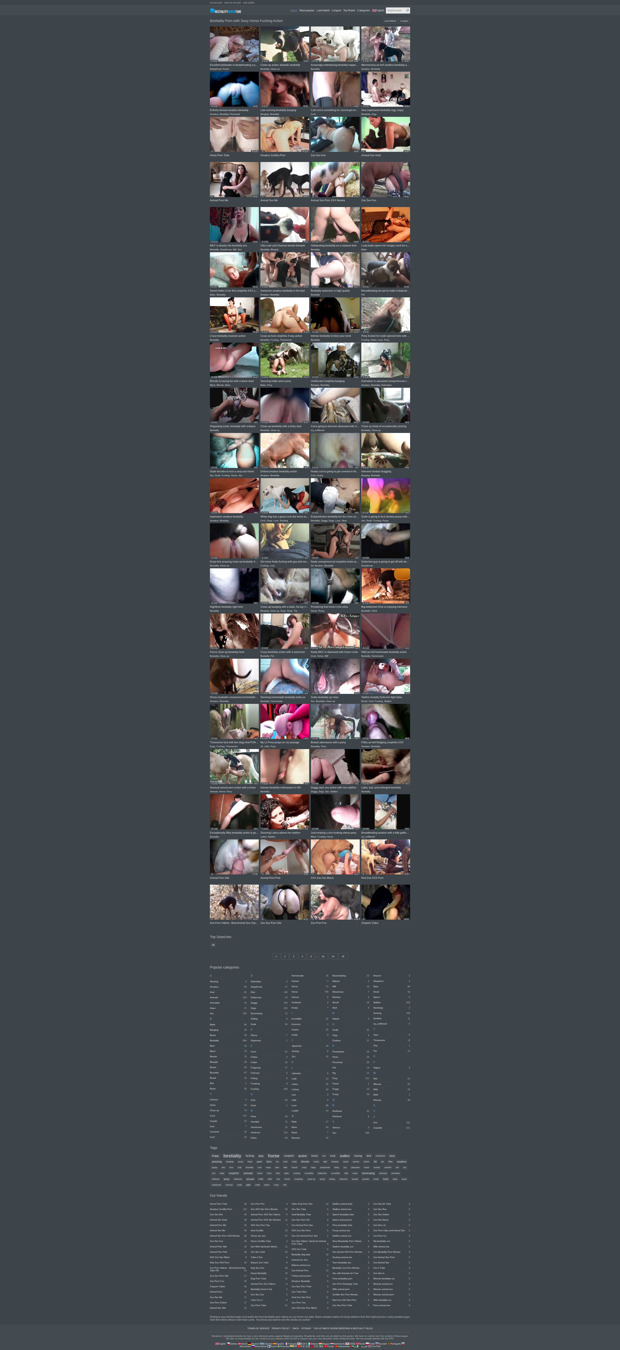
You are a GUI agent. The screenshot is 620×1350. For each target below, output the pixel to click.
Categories (363, 10)
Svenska (284, 1346)
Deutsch (255, 1343)
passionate (325, 1167)
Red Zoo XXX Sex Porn (350, 1300)
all (213, 945)
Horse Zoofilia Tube (269, 1241)
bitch (270, 1179)
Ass (212, 475)
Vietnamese (344, 1346)
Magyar (326, 1343)
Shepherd (391, 981)
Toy (295, 610)
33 (323, 956)
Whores (391, 1084)
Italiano (314, 1343)
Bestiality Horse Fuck (269, 1289)
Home (293, 10)
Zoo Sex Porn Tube (310, 1286)
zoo (345, 1167)
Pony (386, 340)
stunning (383, 1173)
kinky (336, 1167)
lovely (316, 1162)
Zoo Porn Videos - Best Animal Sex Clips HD (228, 1269)
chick (269, 1173)
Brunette (228, 1072)
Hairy (269, 1116)
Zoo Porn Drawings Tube (350, 1284)
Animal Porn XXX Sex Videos (269, 1214)
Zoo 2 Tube (391, 1268)
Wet (391, 1078)
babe (286, 1173)
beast (366, 1167)
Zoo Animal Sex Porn (391, 1257)
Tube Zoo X (269, 1300)
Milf (234, 249)
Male (310, 1121)
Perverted (235, 114)
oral (213, 1173)
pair (248, 1184)
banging (229, 1162)
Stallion (388, 701)
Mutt (350, 1007)
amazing (217, 1161)
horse (273, 1155)
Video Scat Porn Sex (310, 1204)
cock (332, 1155)
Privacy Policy (281, 1328)
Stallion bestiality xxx (350, 1246)
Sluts (344, 520)
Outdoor (350, 1040)
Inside (310, 1035)
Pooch (226, 69)
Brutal (364, 701)
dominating (368, 1173)
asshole (387, 1167)
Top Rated (349, 10)
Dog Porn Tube (269, 1278)
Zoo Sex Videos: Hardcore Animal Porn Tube (310, 1242)
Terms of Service (258, 1328)
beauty (355, 1179)
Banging (264, 114)
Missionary (350, 991)
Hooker (310, 981)
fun (277, 1162)
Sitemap (306, 1328)
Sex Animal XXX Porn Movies (350, 1252)
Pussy (385, 520)
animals (248, 1173)
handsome (216, 1185)
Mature (350, 981)
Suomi (273, 1346)
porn (259, 1161)
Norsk (362, 1343)
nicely (322, 1179)
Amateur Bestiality (310, 1281)
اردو (355, 1346)
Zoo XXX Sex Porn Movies (269, 1209)
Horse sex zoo (269, 1235)
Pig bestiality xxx (391, 1241)
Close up (275, 69)
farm (269, 1161)
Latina (263, 836)
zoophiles (298, 1179)
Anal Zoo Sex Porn (310, 1297)
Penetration (350, 1051)
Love (380, 340)
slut (324, 1156)
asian (355, 1173)
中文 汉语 (305, 1346)
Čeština (233, 1343)
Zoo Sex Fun (228, 1241)
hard (285, 1162)
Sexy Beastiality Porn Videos (350, 1241)
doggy (215, 1155)
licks (385, 1179)
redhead (215, 1179)
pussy (240, 1162)
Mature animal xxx (310, 1265)
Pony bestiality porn (350, 1278)
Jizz (310, 1056)
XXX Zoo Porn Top (269, 1225)
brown (287, 1179)
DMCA (295, 1328)
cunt (259, 1167)
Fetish (269, 1062)
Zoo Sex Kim (228, 1214)
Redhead (350, 1111)
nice (231, 1167)
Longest (336, 10)
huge (222, 1173)
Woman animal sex (391, 1289)
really (294, 1162)
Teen (391, 1035)
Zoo (391, 1122)
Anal (228, 992)
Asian (228, 1008)
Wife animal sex (391, 1246)
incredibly (309, 1173)
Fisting (269, 1078)
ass (404, 1167)
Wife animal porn (350, 1289)
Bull (228, 1083)
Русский (382, 1343)
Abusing (228, 981)
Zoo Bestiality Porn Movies (391, 1252)
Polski (372, 1343)
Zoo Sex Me (228, 1297)
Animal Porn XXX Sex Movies (269, 1219)
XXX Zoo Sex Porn (310, 1230)
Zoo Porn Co (391, 1235)
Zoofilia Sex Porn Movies (350, 1294)
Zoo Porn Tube (269, 1305)
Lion (310, 1094)
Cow (228, 1126)
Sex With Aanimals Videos (269, 1246)
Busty (228, 1088)
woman (356, 1162)
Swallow (391, 1018)
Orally (350, 1030)
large (313, 1167)
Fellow (269, 1057)
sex (261, 1156)
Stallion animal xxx (350, 1235)
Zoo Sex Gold (269, 1252)
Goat (269, 1105)
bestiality (232, 1155)
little (346, 1173)
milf (284, 1185)
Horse (234, 475)
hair (278, 1179)
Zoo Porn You (310, 1302)
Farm (269, 1051)
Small (391, 991)
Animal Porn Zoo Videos (269, 1284)
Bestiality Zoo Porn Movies (350, 1268)
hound (294, 1167)
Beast (228, 1035)
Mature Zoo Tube (269, 1262)
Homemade (377, 656)
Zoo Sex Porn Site (228, 1275)
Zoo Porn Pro (269, 1204)
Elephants (269, 1040)
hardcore (238, 1179)
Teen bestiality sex (350, 1262)
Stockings (391, 1007)
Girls (269, 1100)
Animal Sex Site (228, 1308)
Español (280, 1343)
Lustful (310, 1110)
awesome (355, 1167)
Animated (228, 1002)
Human (310, 997)
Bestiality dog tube (310, 1254)
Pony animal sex (391, 1305)
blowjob (335, 1162)
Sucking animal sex (350, 1257)
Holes (374, 340)
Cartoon (228, 1099)
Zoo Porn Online (228, 1302)
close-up (311, 1179)
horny (314, 1155)
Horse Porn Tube (228, 1204)
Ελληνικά (267, 1343)
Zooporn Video (228, 1286)
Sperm (391, 997)
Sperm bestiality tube (350, 1214)
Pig (350, 1073)
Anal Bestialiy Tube (310, 1214)
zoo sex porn (216, 2)
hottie (260, 1179)
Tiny (391, 1045)
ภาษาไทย (375, 1346)
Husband (310, 1002)
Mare (227, 385)
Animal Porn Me (228, 1225)
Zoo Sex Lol (391, 1225)
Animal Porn (228, 1291)
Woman (391, 1100)
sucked (377, 1167)
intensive (343, 1179)
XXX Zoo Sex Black (228, 1257)
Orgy (374, 114)
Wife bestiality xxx (391, 1300)
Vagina (391, 1067)
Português (395, 1343)
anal (277, 1167)
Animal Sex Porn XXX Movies (228, 1235)
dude (395, 1179)
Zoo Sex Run (391, 1209)
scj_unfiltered (317, 430)
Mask (310, 1132)
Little (266, 746)
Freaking (269, 1083)
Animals (214, 791)
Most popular (307, 10)
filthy (390, 1162)
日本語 (352, 1343)
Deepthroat (215, 69)
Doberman (269, 997)
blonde (305, 1161)
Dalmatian (386, 385)
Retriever (350, 1116)
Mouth (350, 1002)
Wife (391, 1089)
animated (395, 1173)
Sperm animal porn (350, 1219)
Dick (269, 992)
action (302, 1156)
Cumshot (228, 1131)
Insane (310, 1029)
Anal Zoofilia (269, 1230)
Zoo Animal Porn (310, 1270)
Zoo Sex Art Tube (391, 1204)
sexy (392, 1155)
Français (292, 1343)
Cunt (313, 114)
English (380, 10)
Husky (320, 475)
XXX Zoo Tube (310, 1249)
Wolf (391, 1094)
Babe (364, 249)
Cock (263, 520)
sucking (296, 1173)
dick (369, 1155)
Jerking (310, 1051)
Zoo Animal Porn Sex (310, 1225)
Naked (350, 1018)
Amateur (365, 69)
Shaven (391, 975)
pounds (365, 1179)
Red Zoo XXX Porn (228, 1262)
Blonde (220, 385)
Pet (363, 294)
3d (312, 565)
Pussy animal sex (350, 1230)
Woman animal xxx (391, 1284)
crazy (304, 1167)
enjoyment (380, 1156)
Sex (240, 249)
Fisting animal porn (310, 1275)
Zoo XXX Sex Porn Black (310, 1308)
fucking (250, 1155)
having (358, 1155)
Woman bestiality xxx (391, 1278)
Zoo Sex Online (391, 1214)
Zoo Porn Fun (228, 1281)
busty (404, 1179)
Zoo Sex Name (391, 1219)
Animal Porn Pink (228, 1252)
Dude (217, 475)
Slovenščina (260, 1346)
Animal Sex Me (228, 1230)
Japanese (310, 1046)
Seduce (350, 1127)
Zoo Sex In (391, 1273)
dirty (285, 1167)
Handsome (269, 1127)
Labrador (310, 1073)
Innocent (310, 1024)
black (250, 1162)
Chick (374, 610)
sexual (250, 1179)
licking (332, 1179)
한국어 (303, 1343)
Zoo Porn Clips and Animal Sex (391, 1230)
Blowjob (275, 249)
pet (397, 1167)
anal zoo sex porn (232, 2)
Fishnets (269, 1073)
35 (343, 956)
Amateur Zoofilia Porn (228, 1209)
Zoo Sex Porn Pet (310, 1219)
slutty (239, 1185)
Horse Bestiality (269, 1273)
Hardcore (269, 1132)
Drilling (269, 1018)
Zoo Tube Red (310, 1291)
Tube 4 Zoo (269, 1257)
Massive (310, 1138)
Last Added (323, 10)
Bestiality (264, 69)
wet (223, 1167)
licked (259, 1173)
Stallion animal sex (350, 1209)
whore (366, 1162)
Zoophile (391, 1128)
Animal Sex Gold (228, 1219)
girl (382, 1162)
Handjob (269, 1121)
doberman (322, 1173)
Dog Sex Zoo (269, 1268)
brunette (249, 1167)
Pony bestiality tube (350, 1225)
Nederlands (339, 1343)
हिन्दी (295, 1346)
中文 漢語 (318, 1346)
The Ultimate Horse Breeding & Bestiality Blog (343, 1328)
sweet (345, 1162)
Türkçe (330, 1346)
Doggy (324, 520)
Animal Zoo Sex (310, 1260)
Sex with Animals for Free (350, 1273)
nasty (268, 1167)
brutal (376, 1179)
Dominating (269, 1013)
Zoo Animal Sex (391, 1262)
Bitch (228, 1046)
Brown (228, 1067)
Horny (310, 986)
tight (325, 1162)
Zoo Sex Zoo (269, 1294)
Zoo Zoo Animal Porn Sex (310, 1235)
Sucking (284, 520)
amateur (401, 1161)
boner (266, 1185)
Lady (310, 1078)
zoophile (289, 1155)
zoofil (257, 1185)
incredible (335, 1173)
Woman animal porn (391, 1294)
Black (212, 385)
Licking (310, 1089)
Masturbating (350, 975)
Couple (228, 1121)
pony (226, 1179)
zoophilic (234, 1173)
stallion (345, 1156)
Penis (350, 1057)
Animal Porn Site (228, 1246)
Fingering (269, 1067)
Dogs (269, 520)
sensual (229, 1185)
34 (333, 956)
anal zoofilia (248, 2)
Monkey (350, 997)
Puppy (350, 1089)
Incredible (310, 1018)
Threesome (286, 340)
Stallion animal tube (350, 1204)
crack (276, 1185)
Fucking (275, 340)
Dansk (244, 1343)
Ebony (269, 1035)
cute (239, 1167)
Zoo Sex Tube (310, 1209)
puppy (214, 1167)
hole (278, 1173)
